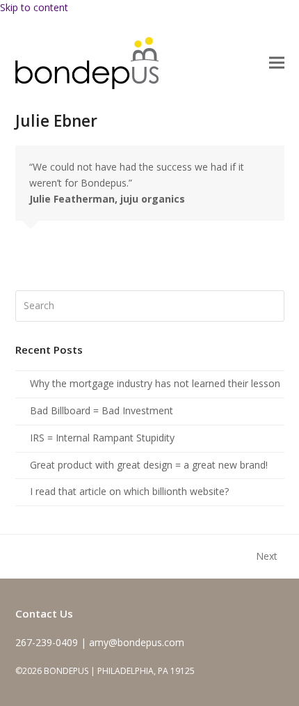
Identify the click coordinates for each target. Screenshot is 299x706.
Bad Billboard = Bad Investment (101, 410)
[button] (276, 63)
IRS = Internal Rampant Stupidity (102, 437)
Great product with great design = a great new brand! (149, 464)
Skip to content (34, 7)
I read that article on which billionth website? (129, 491)
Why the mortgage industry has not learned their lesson (155, 383)
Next (267, 557)
